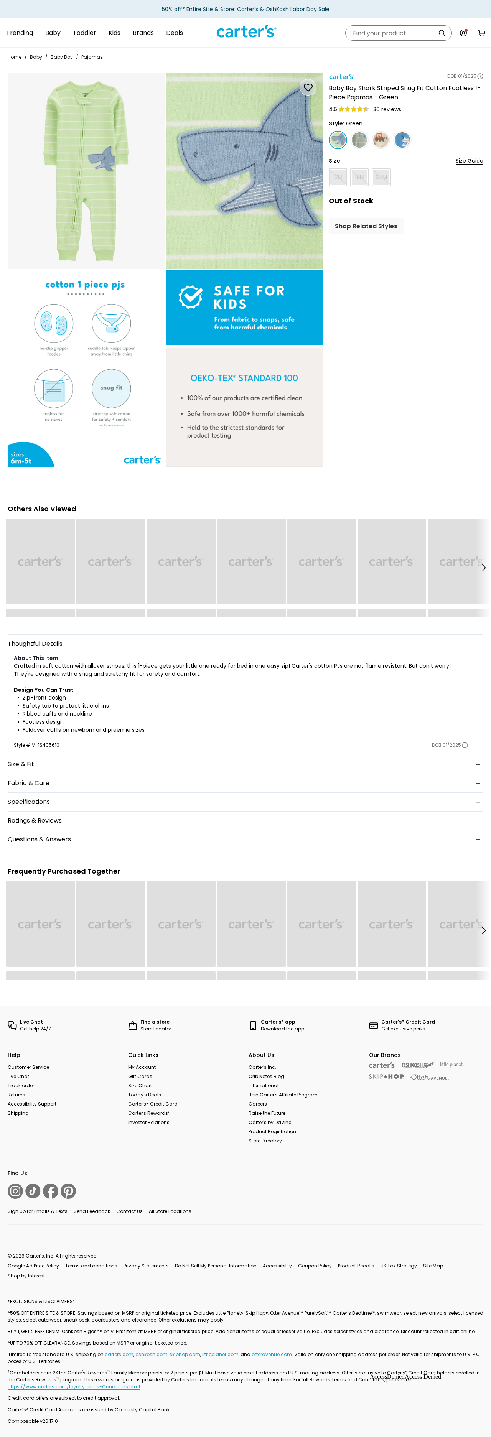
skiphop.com (185, 1354)
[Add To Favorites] (308, 87)
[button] (483, 568)
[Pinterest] (68, 1191)
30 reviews (387, 109)
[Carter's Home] (245, 31)
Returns (16, 1094)
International (263, 1085)
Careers (258, 1104)
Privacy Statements (146, 1266)
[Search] (442, 33)
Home (14, 57)
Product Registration (272, 1131)
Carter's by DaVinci (271, 1122)
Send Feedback (92, 1211)
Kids (114, 32)
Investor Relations (149, 1122)
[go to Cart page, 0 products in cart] (482, 33)
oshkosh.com (151, 1354)
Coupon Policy (315, 1266)
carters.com (119, 1354)
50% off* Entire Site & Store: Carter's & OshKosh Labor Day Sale (246, 9)
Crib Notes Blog (266, 1076)
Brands (143, 32)
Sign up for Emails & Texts (38, 1211)
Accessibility (277, 1266)
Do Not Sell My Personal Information (216, 1266)
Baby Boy (62, 57)
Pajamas (92, 57)
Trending (19, 32)
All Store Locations (170, 1211)
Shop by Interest (26, 1275)
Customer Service (28, 1067)
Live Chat (18, 1076)
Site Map (433, 1266)
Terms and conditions (91, 1266)
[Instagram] (15, 1191)
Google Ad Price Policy (33, 1266)
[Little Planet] (452, 1065)
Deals (174, 32)
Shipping (18, 1113)
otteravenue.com (272, 1354)
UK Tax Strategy (399, 1266)
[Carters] (382, 1065)
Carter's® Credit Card (153, 1104)
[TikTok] (33, 1191)
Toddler (84, 32)
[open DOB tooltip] (480, 76)
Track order (21, 1085)
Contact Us (129, 1211)
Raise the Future (267, 1113)
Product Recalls (356, 1266)
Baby (53, 32)
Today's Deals (144, 1094)
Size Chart (140, 1085)
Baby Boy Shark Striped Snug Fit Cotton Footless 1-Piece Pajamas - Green (405, 93)
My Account (142, 1067)
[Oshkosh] (418, 1065)
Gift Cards (140, 1076)
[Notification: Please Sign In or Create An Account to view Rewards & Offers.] (463, 33)
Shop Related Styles (366, 226)
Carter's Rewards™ (149, 1113)
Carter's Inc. (262, 1067)
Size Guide (469, 161)
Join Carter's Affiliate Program (283, 1094)
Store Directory (265, 1140)
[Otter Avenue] (429, 1077)
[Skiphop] (386, 1076)
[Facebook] (50, 1191)
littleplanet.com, (221, 1354)
